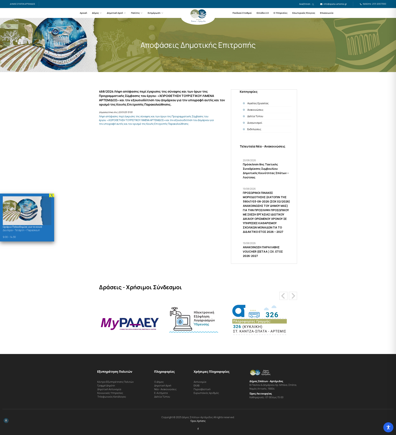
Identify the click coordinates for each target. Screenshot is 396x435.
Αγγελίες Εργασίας (258, 103)
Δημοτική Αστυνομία (109, 389)
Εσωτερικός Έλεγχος (303, 12)
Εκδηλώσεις (254, 129)
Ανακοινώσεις (255, 109)
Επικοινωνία (326, 12)
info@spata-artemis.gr (335, 3)
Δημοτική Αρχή (162, 385)
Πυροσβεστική (202, 389)
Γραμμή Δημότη (106, 385)
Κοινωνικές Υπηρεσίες (110, 393)
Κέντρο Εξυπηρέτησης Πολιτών (115, 382)
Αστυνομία (200, 382)
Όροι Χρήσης (198, 421)
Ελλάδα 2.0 (263, 12)
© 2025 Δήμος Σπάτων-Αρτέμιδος (193, 417)
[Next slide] (293, 296)
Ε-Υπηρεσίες (280, 12)
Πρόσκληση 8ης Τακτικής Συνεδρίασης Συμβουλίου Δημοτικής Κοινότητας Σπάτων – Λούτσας (266, 170)
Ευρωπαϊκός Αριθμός (206, 393)
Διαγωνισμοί (254, 122)
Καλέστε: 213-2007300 (374, 3)
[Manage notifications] (6, 420)
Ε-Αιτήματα (161, 393)
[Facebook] (198, 429)
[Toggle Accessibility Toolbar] (388, 427)
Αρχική (83, 12)
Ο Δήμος (159, 382)
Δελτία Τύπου (255, 116)
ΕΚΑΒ (197, 385)
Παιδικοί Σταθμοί (242, 12)
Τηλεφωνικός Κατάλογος (111, 396)
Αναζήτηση (305, 3)
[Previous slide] (283, 296)
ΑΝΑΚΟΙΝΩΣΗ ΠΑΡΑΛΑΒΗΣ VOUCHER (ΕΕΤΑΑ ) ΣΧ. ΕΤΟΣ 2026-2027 (263, 251)
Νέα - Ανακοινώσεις (165, 389)
